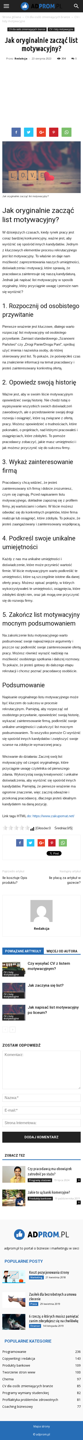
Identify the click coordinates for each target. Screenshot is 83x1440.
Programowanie (14, 1351)
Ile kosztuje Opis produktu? (14, 880)
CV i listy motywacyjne (61, 29)
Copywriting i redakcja (18, 1358)
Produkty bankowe (40, 1198)
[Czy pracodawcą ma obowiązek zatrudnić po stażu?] (13, 1174)
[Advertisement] (41, 94)
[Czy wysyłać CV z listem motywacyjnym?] (13, 969)
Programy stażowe (40, 1180)
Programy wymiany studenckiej (25, 1393)
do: (30, 816)
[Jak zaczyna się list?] (13, 991)
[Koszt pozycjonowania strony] (13, 1276)
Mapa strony (41, 1426)
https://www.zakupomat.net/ (53, 816)
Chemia (8, 1379)
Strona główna (11, 17)
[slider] (16, 827)
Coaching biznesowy (17, 1406)
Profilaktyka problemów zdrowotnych (30, 1399)
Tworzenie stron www (18, 1372)
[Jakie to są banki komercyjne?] (13, 1198)
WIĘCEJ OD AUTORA (62, 951)
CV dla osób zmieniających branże (27, 29)
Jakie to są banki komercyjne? (49, 1192)
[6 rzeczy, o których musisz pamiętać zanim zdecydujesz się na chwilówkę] (13, 1322)
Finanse (35, 1325)
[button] (76, 6)
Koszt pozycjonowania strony (49, 1272)
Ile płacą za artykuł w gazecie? (65, 880)
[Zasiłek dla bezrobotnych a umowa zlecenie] (13, 1300)
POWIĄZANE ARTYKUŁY (23, 951)
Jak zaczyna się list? (46, 985)
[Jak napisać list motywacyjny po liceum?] (13, 1013)
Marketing (36, 1277)
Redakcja (21, 58)
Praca (33, 1304)
